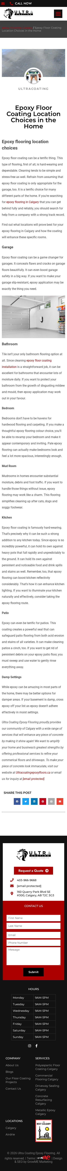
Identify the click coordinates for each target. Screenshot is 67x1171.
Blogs (9, 1072)
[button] (58, 14)
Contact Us (13, 1088)
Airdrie (10, 1134)
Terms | (31, 1158)
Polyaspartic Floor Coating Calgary (47, 1067)
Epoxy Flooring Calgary (17, 27)
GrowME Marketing (39, 1162)
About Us (12, 1065)
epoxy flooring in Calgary (22, 202)
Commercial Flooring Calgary (46, 1077)
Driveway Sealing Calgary (47, 1087)
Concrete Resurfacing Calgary (43, 1099)
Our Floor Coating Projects (18, 1080)
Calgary (11, 1128)
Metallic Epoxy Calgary (45, 1112)
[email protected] (33, 779)
